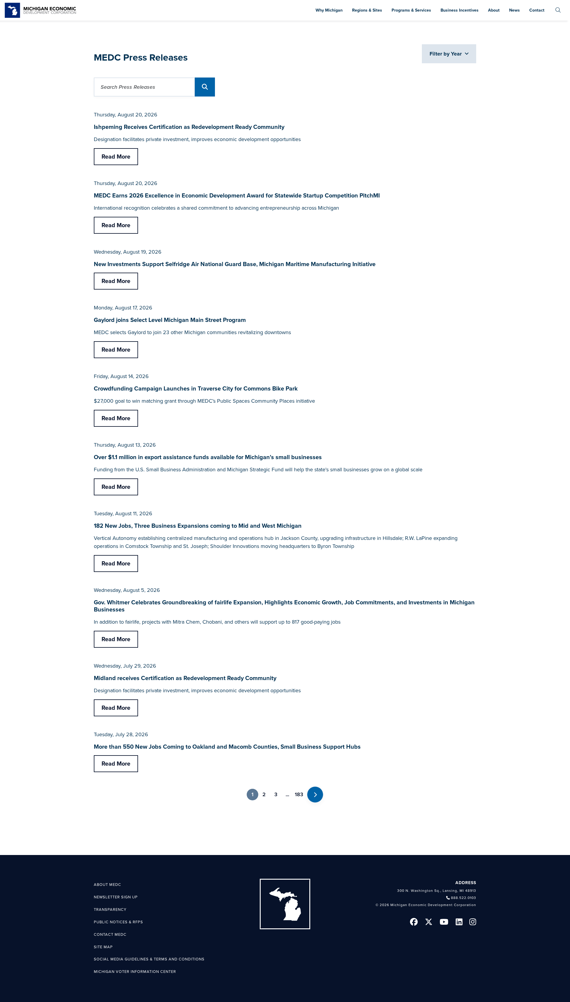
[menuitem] (558, 10)
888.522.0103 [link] (463, 898)
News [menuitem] (514, 10)
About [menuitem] (494, 10)
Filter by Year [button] (446, 53)
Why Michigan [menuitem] (329, 10)
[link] (40, 10)
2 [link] (264, 794)
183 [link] (299, 794)
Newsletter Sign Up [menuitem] (116, 897)
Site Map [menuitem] (103, 947)
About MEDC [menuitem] (107, 884)
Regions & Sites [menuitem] (367, 10)
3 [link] (275, 794)
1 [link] (252, 794)
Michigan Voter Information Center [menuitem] (135, 971)
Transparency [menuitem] (110, 909)
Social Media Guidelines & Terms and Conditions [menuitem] (149, 959)
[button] (205, 87)
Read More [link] (116, 156)
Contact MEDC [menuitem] (110, 934)
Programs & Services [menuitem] (411, 10)
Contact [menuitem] (536, 10)
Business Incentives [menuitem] (460, 10)
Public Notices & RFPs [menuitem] (118, 922)
